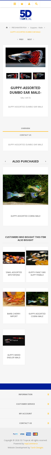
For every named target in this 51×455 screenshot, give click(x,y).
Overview (25, 128)
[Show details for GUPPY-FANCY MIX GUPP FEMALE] (37, 258)
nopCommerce (31, 443)
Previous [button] (5, 161)
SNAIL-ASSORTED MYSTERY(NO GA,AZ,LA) (14, 275)
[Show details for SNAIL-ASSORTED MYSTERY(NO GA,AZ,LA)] (14, 258)
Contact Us (25, 135)
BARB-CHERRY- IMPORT (14, 315)
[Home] (6, 27)
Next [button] (45, 161)
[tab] (25, 128)
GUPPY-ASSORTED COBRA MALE (25, 216)
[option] (12, 76)
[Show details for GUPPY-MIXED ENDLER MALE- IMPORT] (14, 340)
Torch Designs (36, 447)
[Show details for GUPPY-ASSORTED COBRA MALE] (25, 190)
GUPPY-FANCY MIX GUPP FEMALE (37, 273)
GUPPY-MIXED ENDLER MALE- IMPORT (14, 357)
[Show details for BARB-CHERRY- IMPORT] (14, 299)
